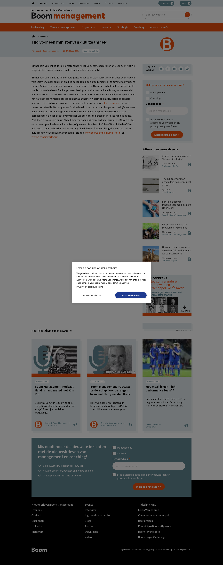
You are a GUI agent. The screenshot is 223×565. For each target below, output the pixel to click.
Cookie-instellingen (92, 295)
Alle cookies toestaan (131, 295)
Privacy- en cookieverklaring (89, 287)
